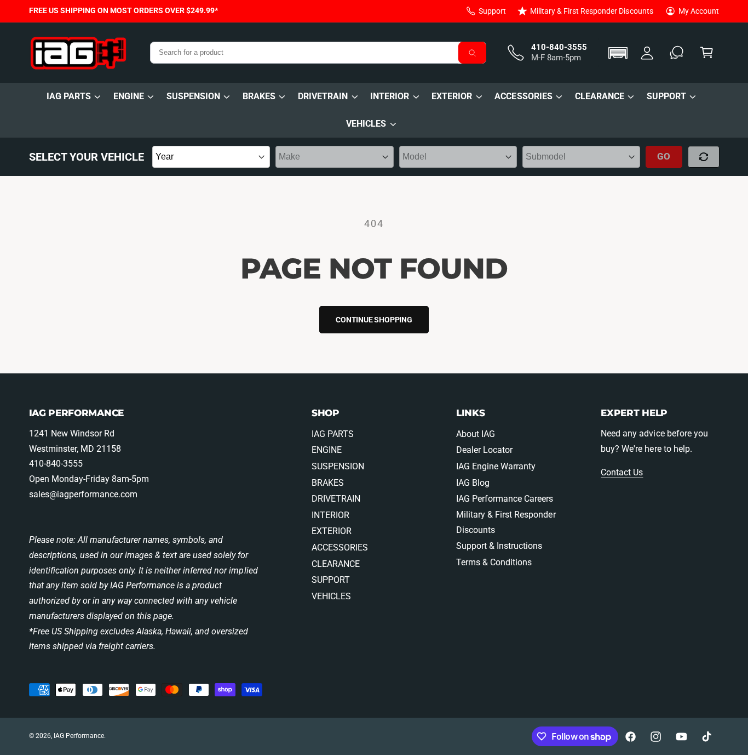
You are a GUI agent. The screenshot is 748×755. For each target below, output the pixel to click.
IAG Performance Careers (504, 498)
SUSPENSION (193, 96)
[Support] (677, 53)
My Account (698, 11)
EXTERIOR (451, 96)
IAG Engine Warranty (496, 466)
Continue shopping (374, 319)
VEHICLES (366, 123)
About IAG (475, 434)
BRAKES (259, 96)
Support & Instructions (499, 546)
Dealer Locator (484, 450)
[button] (619, 53)
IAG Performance (79, 736)
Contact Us (622, 472)
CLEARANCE (599, 96)
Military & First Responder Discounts (591, 11)
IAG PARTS (69, 96)
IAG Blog (473, 483)
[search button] (472, 53)
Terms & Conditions (494, 562)
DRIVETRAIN (323, 96)
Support (492, 11)
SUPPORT (666, 96)
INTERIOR (389, 96)
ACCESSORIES (523, 96)
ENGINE (128, 96)
